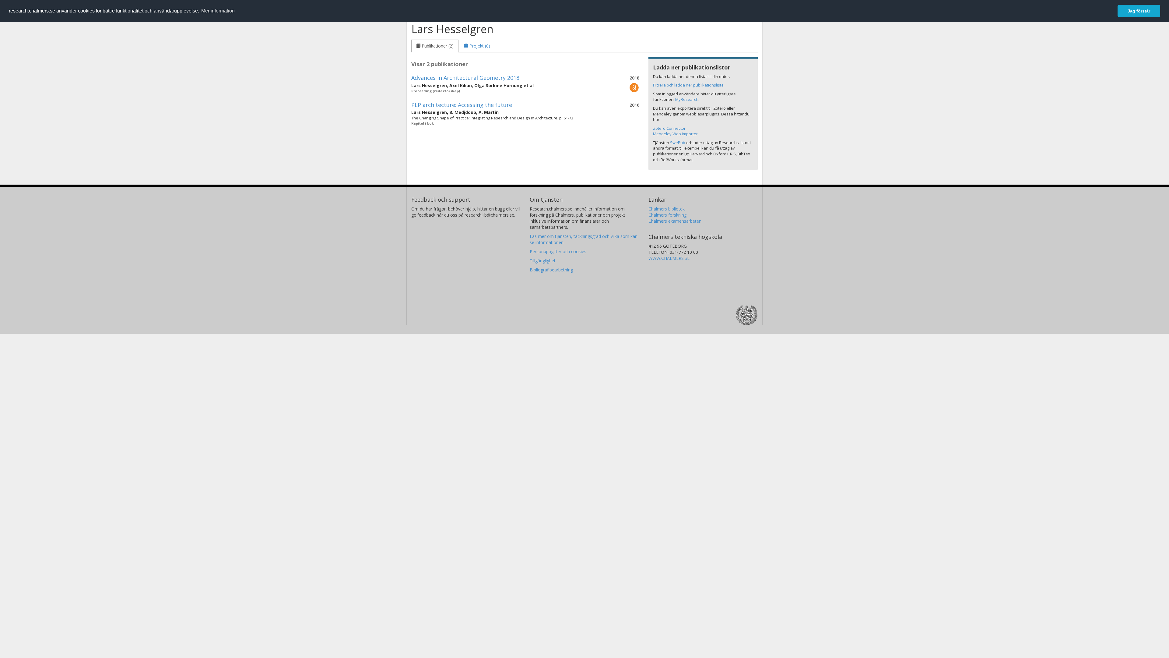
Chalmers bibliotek (666, 209)
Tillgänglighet (543, 261)
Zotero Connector (669, 128)
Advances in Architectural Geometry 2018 (465, 77)
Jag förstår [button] (1139, 11)
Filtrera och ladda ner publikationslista (688, 85)
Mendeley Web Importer (675, 133)
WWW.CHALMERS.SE (669, 258)
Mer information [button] (218, 10)
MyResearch (686, 99)
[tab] (434, 46)
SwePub (677, 142)
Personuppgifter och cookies (558, 251)
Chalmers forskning (667, 215)
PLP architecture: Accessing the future (461, 104)
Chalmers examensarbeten (674, 221)
